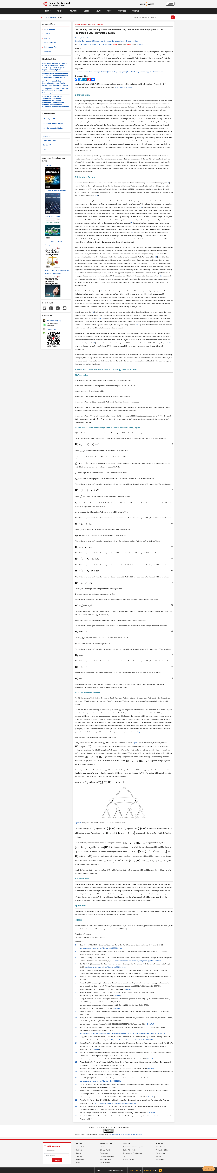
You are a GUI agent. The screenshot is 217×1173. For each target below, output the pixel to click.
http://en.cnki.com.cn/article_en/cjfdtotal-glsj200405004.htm (106, 967)
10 (158, 236)
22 (94, 343)
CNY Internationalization (83, 72)
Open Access (160, 1147)
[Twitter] (44, 308)
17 (110, 300)
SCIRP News (134, 1170)
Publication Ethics (162, 1150)
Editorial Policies (105, 1150)
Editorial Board (50, 42)
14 (151, 269)
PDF (99, 44)
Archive (47, 38)
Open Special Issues (51, 119)
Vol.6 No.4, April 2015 (97, 24)
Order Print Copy (49, 141)
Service (126, 1143)
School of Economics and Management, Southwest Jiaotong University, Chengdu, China (106, 41)
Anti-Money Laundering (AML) (141, 72)
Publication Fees (50, 47)
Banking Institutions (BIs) (102, 72)
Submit (135, 11)
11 (122, 247)
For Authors (104, 1153)
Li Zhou (87, 38)
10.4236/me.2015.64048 (87, 44)
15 (161, 276)
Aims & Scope (49, 29)
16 (101, 291)
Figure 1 (140, 732)
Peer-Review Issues (107, 1156)
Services (122, 11)
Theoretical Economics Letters (55, 191)
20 (137, 325)
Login (170, 4)
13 (164, 266)
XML (110, 44)
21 (86, 333)
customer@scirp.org (54, 320)
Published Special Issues (53, 123)
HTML (105, 44)
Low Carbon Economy (52, 216)
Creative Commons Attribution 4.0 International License (125, 1134)
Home (48, 11)
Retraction (159, 1156)
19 (100, 318)
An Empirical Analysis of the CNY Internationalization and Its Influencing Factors (55, 91)
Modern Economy (81, 24)
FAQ (44, 149)
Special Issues (105, 1163)
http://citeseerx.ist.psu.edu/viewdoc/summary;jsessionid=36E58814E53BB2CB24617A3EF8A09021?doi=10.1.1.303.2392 (123, 1033)
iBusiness (48, 165)
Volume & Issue (128, 1159)
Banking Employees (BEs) (121, 72)
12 (156, 257)
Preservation (160, 1153)
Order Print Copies (129, 1150)
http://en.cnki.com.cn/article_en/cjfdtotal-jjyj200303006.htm (101, 948)
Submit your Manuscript (115, 1170)
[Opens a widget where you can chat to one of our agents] (208, 1169)
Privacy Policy (160, 1159)
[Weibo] (64, 308)
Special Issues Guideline (53, 128)
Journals (73, 11)
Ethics (102, 1147)
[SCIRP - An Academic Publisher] (56, 4)
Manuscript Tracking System (133, 1147)
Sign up (99, 1170)
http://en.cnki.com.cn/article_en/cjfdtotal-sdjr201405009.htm (132, 1040)
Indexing (47, 51)
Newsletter (47, 136)
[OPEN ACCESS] (147, 4)
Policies (159, 1143)
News (98, 11)
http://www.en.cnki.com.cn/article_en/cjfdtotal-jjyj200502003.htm (138, 961)
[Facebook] (51, 308)
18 (93, 312)
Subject (79, 1150)
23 (170, 343)
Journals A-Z (80, 1147)
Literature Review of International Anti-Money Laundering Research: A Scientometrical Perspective (55, 75)
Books (86, 11)
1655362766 (51, 329)
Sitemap (79, 1156)
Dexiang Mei (79, 38)
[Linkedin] (58, 308)
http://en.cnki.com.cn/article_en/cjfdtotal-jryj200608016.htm (101, 1081)
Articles (60, 11)
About (109, 11)
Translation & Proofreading (132, 1153)
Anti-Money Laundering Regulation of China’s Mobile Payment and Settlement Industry (55, 83)
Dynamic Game (158, 72)
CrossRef (129, 989)
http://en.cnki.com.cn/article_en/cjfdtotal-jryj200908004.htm (115, 1103)
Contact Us (47, 145)
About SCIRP (106, 1143)
